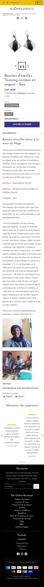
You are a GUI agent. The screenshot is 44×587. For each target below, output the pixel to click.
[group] (22, 66)
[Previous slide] (16, 65)
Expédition (21, 93)
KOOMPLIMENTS (25, 576)
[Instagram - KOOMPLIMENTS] (22, 18)
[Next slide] (28, 65)
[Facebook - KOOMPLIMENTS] (17, 18)
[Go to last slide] (2, 435)
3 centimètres (12, 105)
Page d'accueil (7, 14)
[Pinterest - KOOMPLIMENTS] (26, 18)
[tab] (19, 462)
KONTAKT (22, 539)
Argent (9, 114)
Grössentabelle (11, 119)
